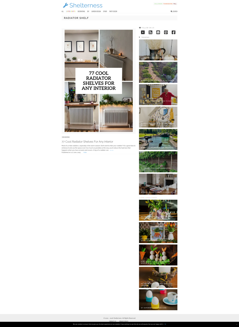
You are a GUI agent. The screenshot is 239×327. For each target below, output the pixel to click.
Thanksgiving (168, 3)
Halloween (158, 3)
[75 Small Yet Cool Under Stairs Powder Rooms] (158, 117)
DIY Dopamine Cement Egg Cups (153, 308)
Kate (85, 152)
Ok (165, 324)
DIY (88, 11)
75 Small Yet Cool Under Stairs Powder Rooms (158, 124)
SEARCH (175, 11)
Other (105, 11)
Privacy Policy (123, 321)
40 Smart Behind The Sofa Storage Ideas (158, 192)
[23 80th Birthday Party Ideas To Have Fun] (158, 94)
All (63, 11)
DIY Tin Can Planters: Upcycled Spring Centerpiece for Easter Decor (157, 217)
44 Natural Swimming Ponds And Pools (157, 147)
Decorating (81, 11)
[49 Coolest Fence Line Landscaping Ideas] (158, 161)
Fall (174, 3)
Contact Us (112, 321)
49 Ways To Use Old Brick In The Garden (157, 80)
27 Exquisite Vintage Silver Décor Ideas (157, 58)
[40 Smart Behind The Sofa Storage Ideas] (158, 184)
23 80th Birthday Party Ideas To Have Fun (156, 102)
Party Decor (113, 11)
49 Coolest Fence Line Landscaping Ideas (156, 169)
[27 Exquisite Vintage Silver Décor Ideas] (158, 49)
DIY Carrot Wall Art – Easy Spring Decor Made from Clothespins (155, 239)
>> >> (111, 150)
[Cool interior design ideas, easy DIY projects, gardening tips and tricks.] (83, 9)
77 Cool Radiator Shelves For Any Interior (87, 141)
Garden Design (96, 11)
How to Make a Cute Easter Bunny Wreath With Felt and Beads (155, 262)
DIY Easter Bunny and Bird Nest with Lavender (156, 284)
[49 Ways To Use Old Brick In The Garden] (158, 72)
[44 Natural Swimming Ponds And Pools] (158, 139)
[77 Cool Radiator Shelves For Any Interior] (99, 131)
